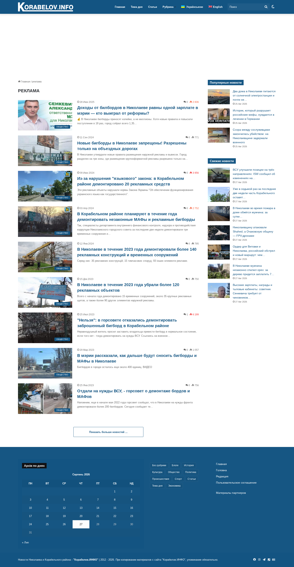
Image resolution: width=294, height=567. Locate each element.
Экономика (174, 485)
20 (81, 516)
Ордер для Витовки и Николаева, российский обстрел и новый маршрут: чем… (254, 250)
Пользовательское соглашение (236, 482)
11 (47, 507)
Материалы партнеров (231, 492)
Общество (174, 472)
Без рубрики (159, 465)
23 (131, 516)
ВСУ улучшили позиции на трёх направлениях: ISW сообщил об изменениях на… (254, 174)
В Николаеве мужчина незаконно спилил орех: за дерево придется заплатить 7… (253, 270)
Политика (190, 472)
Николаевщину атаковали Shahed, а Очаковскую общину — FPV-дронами (253, 231)
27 (81, 524)
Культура (157, 472)
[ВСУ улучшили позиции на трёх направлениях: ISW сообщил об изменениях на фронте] (219, 175)
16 (131, 507)
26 (64, 524)
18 (47, 516)
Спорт (178, 479)
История (189, 465)
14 (97, 507)
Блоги (175, 465)
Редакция (222, 476)
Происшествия (160, 479)
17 (30, 516)
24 (30, 524)
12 (64, 507)
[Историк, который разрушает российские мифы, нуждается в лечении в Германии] (219, 115)
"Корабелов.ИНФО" (85, 559)
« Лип (25, 542)
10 (30, 507)
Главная (120, 6)
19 (64, 516)
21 (97, 516)
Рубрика (168, 6)
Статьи (152, 6)
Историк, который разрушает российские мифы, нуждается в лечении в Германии (253, 114)
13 (81, 507)
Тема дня (137, 6)
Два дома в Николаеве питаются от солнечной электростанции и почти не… (254, 95)
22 (114, 516)
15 (114, 507)
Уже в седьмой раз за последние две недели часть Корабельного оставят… (254, 193)
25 (47, 524)
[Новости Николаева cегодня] (45, 7)
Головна (221, 470)
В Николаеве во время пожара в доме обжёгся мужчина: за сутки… (254, 212)
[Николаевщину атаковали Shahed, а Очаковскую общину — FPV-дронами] (219, 232)
